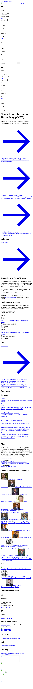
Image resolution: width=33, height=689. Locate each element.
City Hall (17, 638)
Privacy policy (5, 645)
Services (3, 638)
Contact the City (5, 653)
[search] (18, 63)
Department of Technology (8, 466)
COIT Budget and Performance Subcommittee (13, 462)
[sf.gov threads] (6, 630)
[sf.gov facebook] (2, 630)
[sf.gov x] (8, 630)
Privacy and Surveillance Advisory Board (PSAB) (15, 463)
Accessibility (6, 654)
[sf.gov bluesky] (10, 630)
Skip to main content (6, 1)
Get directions (6, 607)
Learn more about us (6, 459)
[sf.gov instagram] (4, 630)
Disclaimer (12, 645)
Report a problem (14, 653)
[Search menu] (16, 58)
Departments (8, 638)
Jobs (2, 18)
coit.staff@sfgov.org (10, 297)
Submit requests (5, 625)
